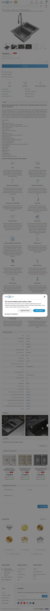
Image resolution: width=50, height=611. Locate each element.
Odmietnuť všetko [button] (25, 310)
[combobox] (44, 296)
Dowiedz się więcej (33, 307)
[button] (11, 314)
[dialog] (24, 305)
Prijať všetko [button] (39, 310)
